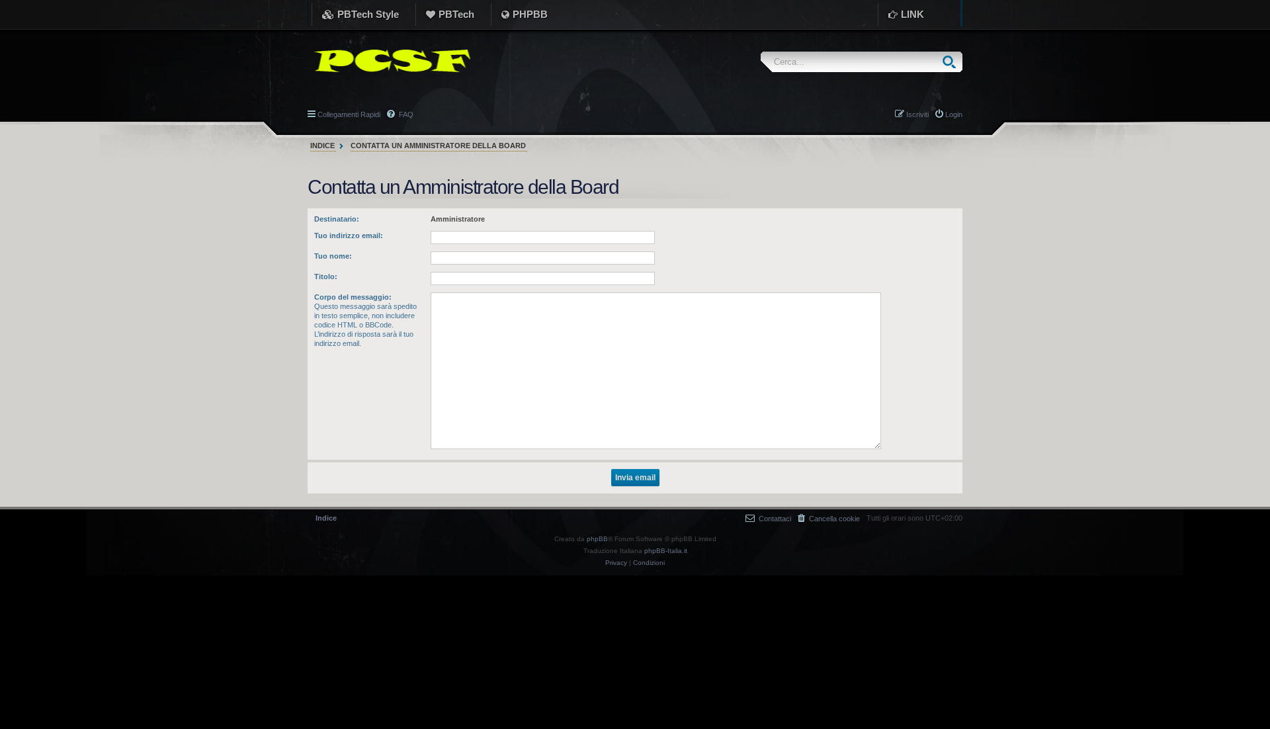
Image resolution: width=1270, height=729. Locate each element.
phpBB (597, 538)
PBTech (456, 14)
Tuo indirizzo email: (348, 235)
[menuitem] (829, 518)
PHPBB (530, 14)
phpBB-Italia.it (665, 550)
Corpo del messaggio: (353, 297)
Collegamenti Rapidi (349, 114)
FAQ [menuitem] (405, 114)
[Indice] (389, 60)
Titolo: (325, 276)
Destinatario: (336, 219)
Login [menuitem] (953, 114)
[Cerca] (952, 62)
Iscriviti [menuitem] (917, 114)
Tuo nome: (333, 256)
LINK (912, 14)
